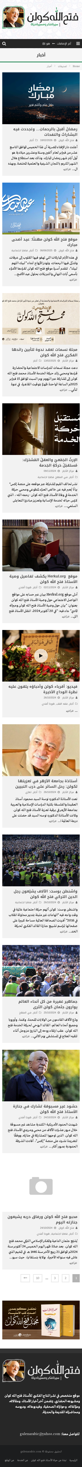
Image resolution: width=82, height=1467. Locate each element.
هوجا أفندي (24, 587)
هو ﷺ (46, 43)
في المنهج (62, 477)
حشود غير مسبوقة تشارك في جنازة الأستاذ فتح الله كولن (45, 1109)
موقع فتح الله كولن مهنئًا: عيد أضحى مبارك (44, 242)
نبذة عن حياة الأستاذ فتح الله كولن (48, 1460)
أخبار (31, 140)
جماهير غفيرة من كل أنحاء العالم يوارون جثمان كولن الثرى (47, 1004)
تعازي (28, 792)
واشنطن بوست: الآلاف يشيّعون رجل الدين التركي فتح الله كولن (45, 894)
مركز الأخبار (68, 360)
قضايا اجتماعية (19, 250)
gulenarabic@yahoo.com (40, 1434)
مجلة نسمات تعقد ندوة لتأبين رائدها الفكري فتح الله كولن (44, 352)
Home (76, 66)
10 (37, 1278)
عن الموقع (9, 1460)
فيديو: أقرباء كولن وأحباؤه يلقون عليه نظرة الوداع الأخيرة (42, 689)
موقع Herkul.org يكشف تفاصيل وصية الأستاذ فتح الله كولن (43, 579)
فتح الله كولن (66, 140)
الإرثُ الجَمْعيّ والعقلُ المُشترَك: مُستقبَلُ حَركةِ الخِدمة (49, 462)
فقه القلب (62, 703)
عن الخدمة (22, 1460)
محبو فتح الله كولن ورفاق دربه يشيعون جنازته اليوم (42, 1219)
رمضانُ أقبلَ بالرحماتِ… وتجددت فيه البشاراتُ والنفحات (45, 132)
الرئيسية (73, 1460)
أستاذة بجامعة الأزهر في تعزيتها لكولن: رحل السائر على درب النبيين (46, 783)
